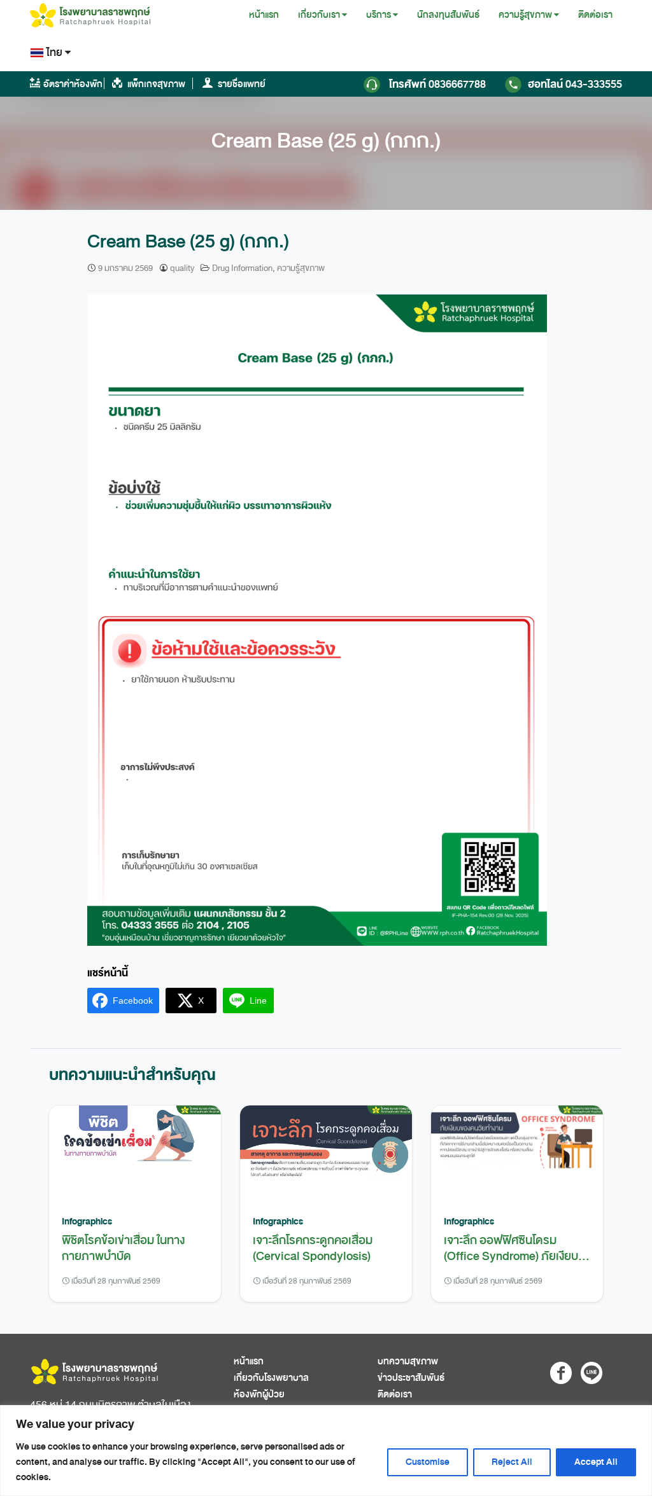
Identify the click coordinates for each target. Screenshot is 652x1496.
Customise (428, 1462)
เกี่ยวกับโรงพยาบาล (271, 1378)
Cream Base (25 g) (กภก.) (326, 141)
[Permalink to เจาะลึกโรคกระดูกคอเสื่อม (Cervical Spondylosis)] (326, 1153)
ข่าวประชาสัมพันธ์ (411, 1378)
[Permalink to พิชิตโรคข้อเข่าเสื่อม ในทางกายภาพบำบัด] (135, 1153)
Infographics (87, 1221)
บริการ (378, 15)
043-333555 (575, 84)
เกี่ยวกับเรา (319, 15)
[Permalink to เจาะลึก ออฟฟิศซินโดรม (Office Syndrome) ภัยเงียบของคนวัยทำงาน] (517, 1153)
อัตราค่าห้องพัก (73, 84)
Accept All (596, 1462)
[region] (326, 1450)
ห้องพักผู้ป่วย (259, 1394)
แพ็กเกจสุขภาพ (155, 84)
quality (182, 268)
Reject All (512, 1462)
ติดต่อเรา (595, 15)
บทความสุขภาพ (408, 1361)
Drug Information (242, 268)
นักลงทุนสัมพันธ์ (448, 15)
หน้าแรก (264, 15)
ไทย (54, 52)
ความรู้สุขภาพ (525, 15)
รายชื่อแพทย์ (241, 84)
